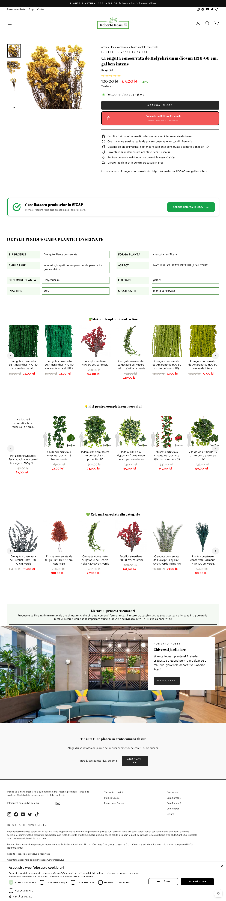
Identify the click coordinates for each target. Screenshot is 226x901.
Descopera (166, 681)
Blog (31, 9)
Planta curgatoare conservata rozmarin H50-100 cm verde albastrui (202, 562)
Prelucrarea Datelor (114, 803)
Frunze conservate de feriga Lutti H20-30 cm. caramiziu (59, 560)
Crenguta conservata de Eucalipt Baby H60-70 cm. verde (23, 560)
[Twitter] (30, 814)
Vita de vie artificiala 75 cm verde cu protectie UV (203, 456)
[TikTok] (37, 814)
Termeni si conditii (114, 792)
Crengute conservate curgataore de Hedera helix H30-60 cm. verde (131, 365)
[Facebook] (16, 814)
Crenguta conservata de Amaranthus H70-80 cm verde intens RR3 (167, 365)
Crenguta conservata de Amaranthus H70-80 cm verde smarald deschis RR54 (23, 367)
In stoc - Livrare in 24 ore (124, 52)
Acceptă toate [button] (197, 881)
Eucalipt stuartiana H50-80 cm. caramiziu (95, 363)
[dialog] (113, 881)
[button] (111, 76)
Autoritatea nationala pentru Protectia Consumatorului (35, 860)
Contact (41, 9)
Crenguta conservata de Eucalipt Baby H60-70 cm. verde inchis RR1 (167, 560)
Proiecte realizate (16, 9)
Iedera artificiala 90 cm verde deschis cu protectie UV (95, 456)
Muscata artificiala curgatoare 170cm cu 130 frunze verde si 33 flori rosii (167, 457)
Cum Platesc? (174, 803)
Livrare (170, 814)
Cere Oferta (173, 809)
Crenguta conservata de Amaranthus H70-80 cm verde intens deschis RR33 (202, 367)
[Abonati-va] (57, 803)
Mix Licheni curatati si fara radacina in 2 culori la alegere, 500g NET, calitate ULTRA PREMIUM (23, 463)
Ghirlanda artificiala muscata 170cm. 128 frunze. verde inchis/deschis (59, 457)
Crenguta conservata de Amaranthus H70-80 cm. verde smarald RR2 (59, 365)
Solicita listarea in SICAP (191, 207)
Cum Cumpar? (174, 798)
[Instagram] (9, 814)
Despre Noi (173, 792)
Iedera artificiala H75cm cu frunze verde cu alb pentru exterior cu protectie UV (131, 457)
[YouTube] (23, 814)
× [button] (222, 866)
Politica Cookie (112, 798)
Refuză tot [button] (163, 881)
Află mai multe (101, 876)
